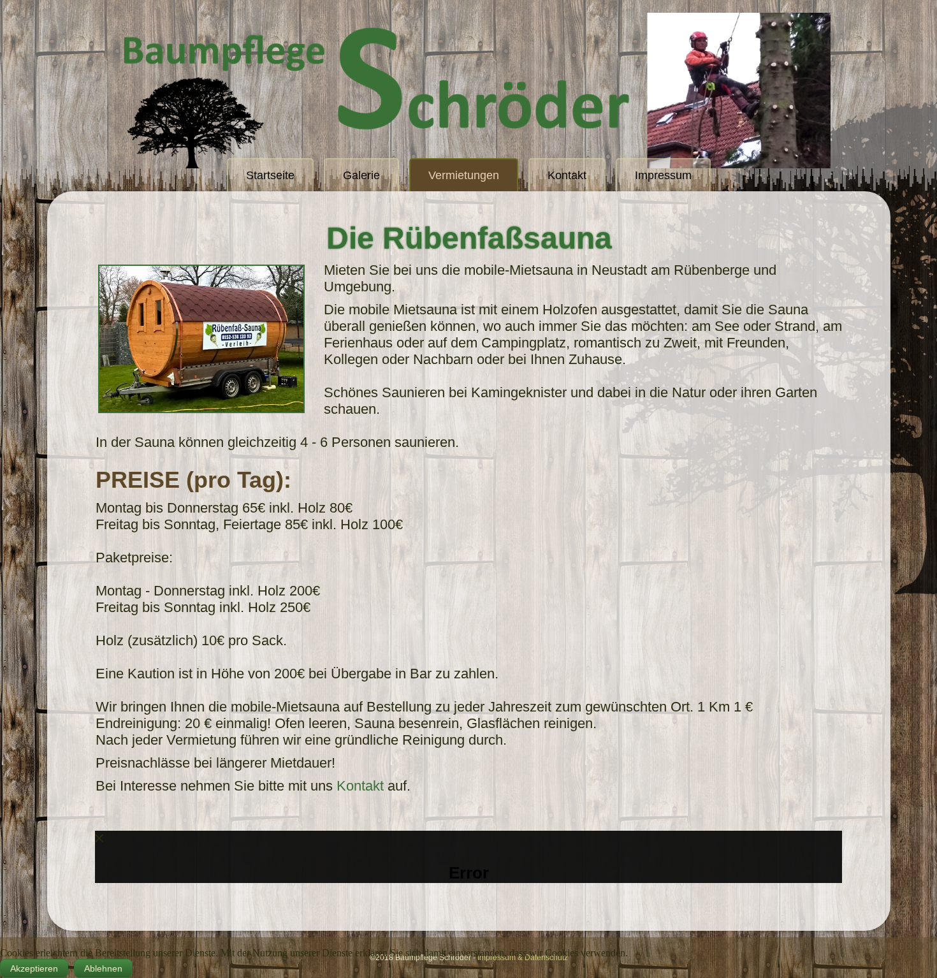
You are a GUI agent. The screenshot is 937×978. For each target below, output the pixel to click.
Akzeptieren (34, 968)
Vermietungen (463, 175)
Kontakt (567, 175)
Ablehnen (103, 968)
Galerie (361, 175)
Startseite (270, 175)
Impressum (663, 175)
